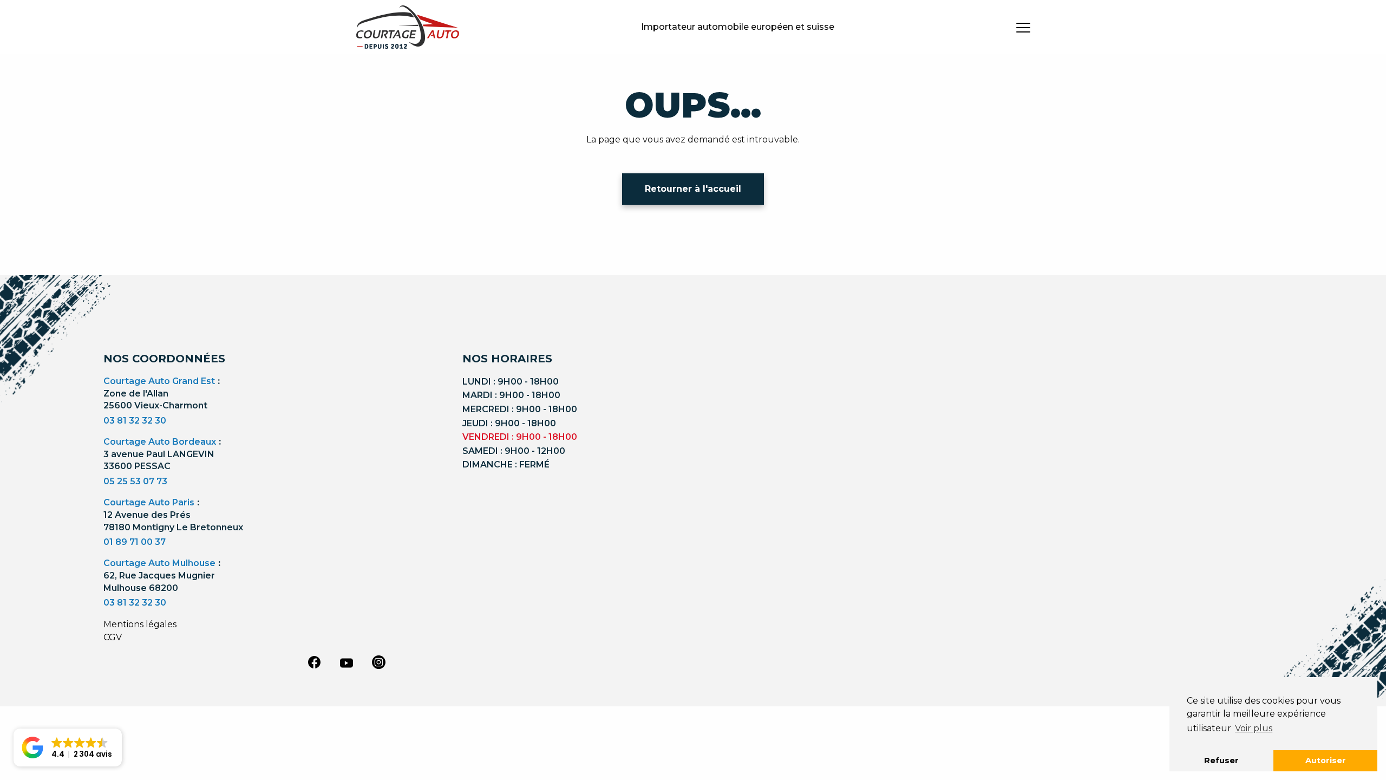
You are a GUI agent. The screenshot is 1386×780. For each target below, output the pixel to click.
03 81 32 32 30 (134, 420)
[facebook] (314, 662)
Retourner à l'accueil (693, 189)
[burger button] (1023, 27)
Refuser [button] (1221, 760)
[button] (68, 747)
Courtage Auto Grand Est (159, 381)
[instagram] (379, 662)
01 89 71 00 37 (134, 542)
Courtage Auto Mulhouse (159, 563)
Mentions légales (139, 624)
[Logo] (407, 27)
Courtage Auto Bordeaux (159, 442)
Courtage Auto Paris (148, 502)
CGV (112, 637)
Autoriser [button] (1325, 760)
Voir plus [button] (1253, 728)
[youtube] (346, 663)
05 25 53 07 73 (135, 481)
